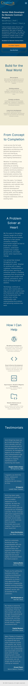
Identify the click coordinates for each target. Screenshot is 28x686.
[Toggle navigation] (26, 3)
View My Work (14, 50)
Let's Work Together (14, 45)
